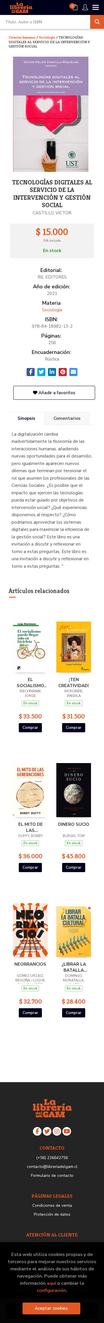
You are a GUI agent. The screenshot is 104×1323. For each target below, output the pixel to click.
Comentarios (67, 418)
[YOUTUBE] (66, 1131)
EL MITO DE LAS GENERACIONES (30, 827)
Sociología (47, 37)
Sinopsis (26, 418)
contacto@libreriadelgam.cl (52, 1166)
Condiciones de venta (52, 1205)
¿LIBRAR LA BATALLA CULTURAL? (73, 967)
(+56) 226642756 (52, 1157)
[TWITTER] (47, 1131)
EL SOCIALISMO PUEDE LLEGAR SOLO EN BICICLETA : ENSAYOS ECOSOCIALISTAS (30, 682)
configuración (51, 1290)
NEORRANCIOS (30, 964)
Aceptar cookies (51, 1308)
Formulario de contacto (52, 1175)
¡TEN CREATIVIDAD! (73, 682)
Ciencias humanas (22, 37)
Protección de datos (52, 1214)
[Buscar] (97, 22)
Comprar (30, 727)
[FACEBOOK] (37, 1131)
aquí (51, 1283)
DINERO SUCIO (73, 824)
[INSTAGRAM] (57, 1131)
